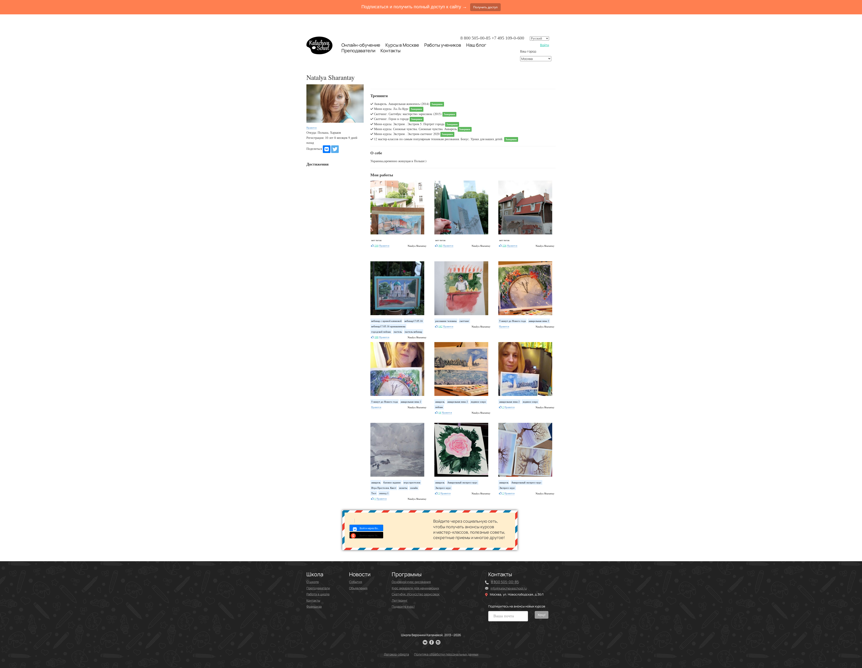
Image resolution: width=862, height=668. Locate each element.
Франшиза (314, 606)
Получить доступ (485, 7)
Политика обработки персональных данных (446, 654)
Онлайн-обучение (360, 45)
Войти (544, 45)
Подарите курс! (403, 606)
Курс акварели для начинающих (415, 588)
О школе (312, 582)
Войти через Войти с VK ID (371, 528)
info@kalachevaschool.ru (508, 588)
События (355, 582)
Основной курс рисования (411, 582)
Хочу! (541, 615)
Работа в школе (318, 594)
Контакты (390, 50)
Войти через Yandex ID (371, 535)
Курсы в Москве (402, 45)
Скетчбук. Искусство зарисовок (416, 594)
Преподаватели (358, 51)
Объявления (358, 588)
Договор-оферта (396, 654)
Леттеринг (400, 600)
